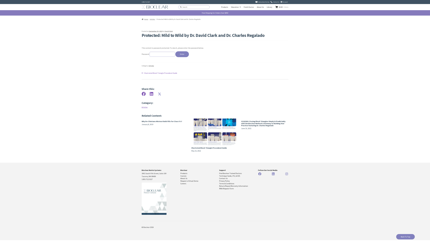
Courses (183, 176)
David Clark (169, 31)
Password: (146, 54)
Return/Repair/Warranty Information (233, 186)
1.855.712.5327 (146, 2)
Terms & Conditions (226, 183)
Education (235, 7)
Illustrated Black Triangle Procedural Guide (160, 73)
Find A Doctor (249, 7)
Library (269, 7)
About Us (260, 7)
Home (146, 19)
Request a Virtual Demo (189, 181)
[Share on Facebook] (144, 94)
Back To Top (405, 237)
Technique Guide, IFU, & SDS (229, 176)
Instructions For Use (263, 2)
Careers (183, 183)
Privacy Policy (224, 181)
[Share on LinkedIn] (151, 94)
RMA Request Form (226, 188)
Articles (152, 19)
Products (224, 7)
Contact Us (276, 2)
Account (285, 2)
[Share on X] (159, 94)
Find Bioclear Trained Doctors (230, 173)
